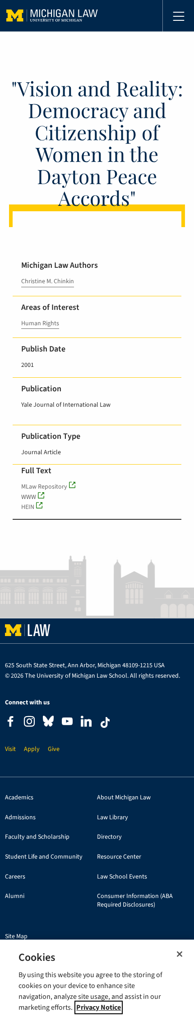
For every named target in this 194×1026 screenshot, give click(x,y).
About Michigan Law (124, 797)
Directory (109, 837)
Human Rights (40, 323)
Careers (15, 877)
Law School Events (122, 877)
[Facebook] (10, 723)
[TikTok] (105, 722)
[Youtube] (67, 723)
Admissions (20, 817)
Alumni (14, 896)
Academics (19, 797)
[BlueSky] (48, 723)
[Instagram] (29, 723)
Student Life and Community (44, 857)
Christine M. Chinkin (47, 281)
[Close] (179, 954)
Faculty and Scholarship (37, 837)
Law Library (112, 817)
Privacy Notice (98, 1007)
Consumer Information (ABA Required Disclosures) (135, 900)
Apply (32, 749)
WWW (28, 497)
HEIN (27, 507)
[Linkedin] (86, 723)
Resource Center (119, 857)
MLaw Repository (44, 486)
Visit (10, 749)
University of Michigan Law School (52, 16)
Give (54, 749)
